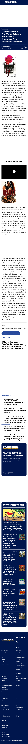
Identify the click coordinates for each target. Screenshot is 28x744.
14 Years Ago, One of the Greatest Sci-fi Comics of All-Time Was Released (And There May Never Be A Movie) (10, 620)
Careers (3, 732)
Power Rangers (19, 707)
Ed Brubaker (18, 327)
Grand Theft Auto (20, 710)
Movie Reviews (19, 652)
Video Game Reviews (21, 678)
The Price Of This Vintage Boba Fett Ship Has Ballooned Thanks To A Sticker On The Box (14, 428)
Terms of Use (10, 472)
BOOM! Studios (5, 664)
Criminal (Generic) (9, 327)
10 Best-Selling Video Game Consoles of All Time (10, 583)
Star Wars (18, 703)
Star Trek (18, 705)
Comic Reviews (5, 652)
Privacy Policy (6, 473)
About (3, 730)
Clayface (18, 661)
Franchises (20, 696)
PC (16, 687)
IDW (2, 662)
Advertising (4, 727)
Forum (3, 720)
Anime (3, 696)
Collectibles (7, 522)
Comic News (4, 650)
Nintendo (18, 680)
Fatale (22, 327)
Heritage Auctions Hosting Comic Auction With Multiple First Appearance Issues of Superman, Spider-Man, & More (14, 527)
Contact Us (4, 725)
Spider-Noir (4, 680)
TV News (3, 676)
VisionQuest (4, 692)
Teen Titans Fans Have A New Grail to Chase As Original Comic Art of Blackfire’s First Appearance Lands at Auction (9, 542)
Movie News (19, 650)
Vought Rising (4, 689)
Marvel (3, 655)
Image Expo (10, 328)
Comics (3, 327)
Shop (17, 716)
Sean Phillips (22, 328)
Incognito (16, 328)
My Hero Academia (6, 710)
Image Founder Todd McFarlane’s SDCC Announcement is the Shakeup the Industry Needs (14, 401)
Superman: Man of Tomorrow (20, 668)
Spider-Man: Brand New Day (20, 658)
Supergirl (18, 655)
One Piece (4, 712)
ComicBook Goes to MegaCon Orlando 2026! (9, 593)
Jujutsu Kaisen (5, 705)
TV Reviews (4, 678)
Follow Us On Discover (10, 333)
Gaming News (19, 676)
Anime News (4, 698)
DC (2, 657)
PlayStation (18, 685)
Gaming (18, 673)
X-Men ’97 (4, 683)
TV (2, 673)
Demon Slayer (5, 703)
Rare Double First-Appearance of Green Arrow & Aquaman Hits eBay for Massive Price (9, 557)
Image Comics (4, 328)
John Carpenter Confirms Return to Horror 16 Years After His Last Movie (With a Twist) (10, 571)
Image (3, 659)
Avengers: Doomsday (21, 665)
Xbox (17, 683)
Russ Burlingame (6, 46)
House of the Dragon (6, 685)
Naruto (3, 707)
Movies (18, 648)
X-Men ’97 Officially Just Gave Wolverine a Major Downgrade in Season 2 (15, 410)
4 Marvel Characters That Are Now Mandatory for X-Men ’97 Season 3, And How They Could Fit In (12, 345)
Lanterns (3, 687)
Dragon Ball (4, 700)
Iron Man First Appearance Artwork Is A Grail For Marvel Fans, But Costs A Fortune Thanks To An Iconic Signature (14, 437)
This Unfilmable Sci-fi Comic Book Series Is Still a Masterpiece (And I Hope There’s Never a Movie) (10, 605)
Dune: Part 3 (19, 663)
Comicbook (5, 28)
